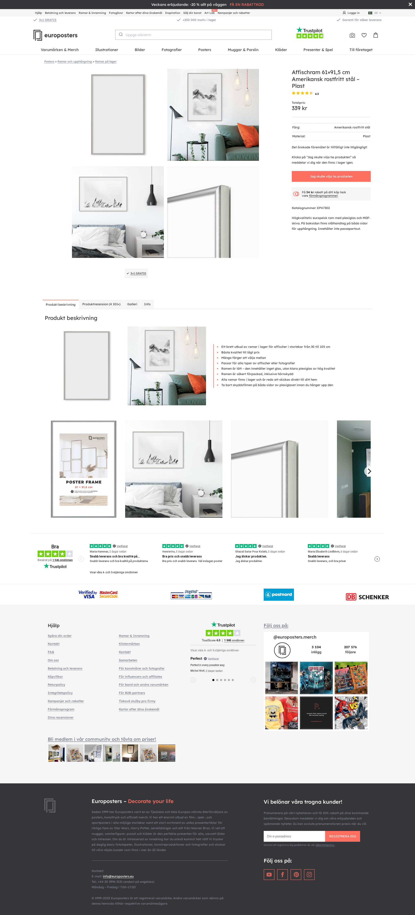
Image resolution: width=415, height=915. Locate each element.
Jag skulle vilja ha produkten (331, 176)
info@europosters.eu (118, 876)
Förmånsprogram (61, 709)
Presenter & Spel (318, 49)
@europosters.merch (294, 637)
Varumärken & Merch (60, 49)
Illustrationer (106, 49)
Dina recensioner (60, 717)
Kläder (281, 49)
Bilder (140, 49)
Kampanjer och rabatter (234, 12)
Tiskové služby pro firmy (137, 701)
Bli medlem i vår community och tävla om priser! (102, 739)
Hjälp (38, 12)
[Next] (369, 471)
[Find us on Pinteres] (295, 874)
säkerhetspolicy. (325, 844)
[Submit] (120, 34)
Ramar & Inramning (92, 12)
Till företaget (361, 49)
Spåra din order (60, 636)
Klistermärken (129, 644)
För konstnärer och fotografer (141, 668)
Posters (204, 49)
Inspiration (172, 12)
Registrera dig (342, 836)
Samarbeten (128, 660)
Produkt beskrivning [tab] (60, 305)
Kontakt (53, 644)
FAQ (51, 652)
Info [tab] (147, 304)
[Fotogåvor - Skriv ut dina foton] (352, 35)
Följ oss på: (276, 625)
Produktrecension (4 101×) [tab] (101, 304)
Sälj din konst (192, 12)
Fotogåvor (116, 12)
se (376, 12)
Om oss (53, 660)
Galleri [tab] (132, 304)
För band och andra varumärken (143, 685)
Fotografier (172, 49)
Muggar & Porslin (243, 49)
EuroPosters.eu (63, 35)
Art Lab (210, 12)
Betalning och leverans (60, 12)
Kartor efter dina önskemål (144, 12)
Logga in (354, 12)
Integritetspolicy (60, 693)
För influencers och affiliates (140, 677)
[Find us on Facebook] (282, 874)
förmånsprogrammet (323, 195)
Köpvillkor (55, 677)
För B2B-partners (132, 693)
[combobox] (193, 35)
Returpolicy (56, 685)
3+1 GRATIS (47, 20)
